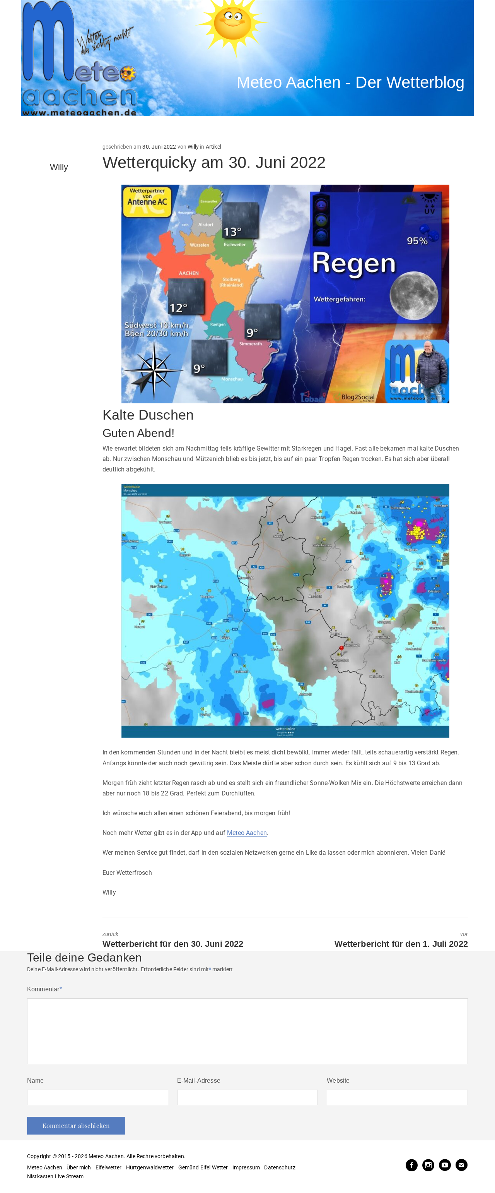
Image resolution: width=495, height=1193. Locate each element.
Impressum (246, 1167)
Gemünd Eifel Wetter (203, 1167)
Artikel (213, 147)
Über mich (79, 1167)
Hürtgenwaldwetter (150, 1167)
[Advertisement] (164, 129)
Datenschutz (279, 1167)
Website (338, 1080)
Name (35, 1080)
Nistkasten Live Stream (55, 1176)
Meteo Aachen (247, 832)
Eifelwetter (109, 1167)
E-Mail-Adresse (198, 1080)
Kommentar (44, 989)
